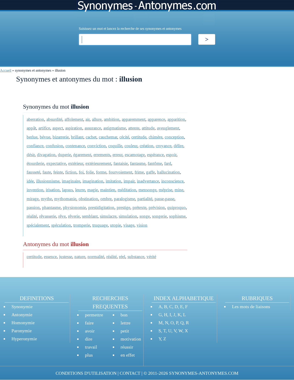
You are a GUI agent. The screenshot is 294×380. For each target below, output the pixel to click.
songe (144, 216)
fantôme (155, 163)
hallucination (168, 172)
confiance (35, 145)
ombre (106, 198)
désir (31, 154)
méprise (165, 189)
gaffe (150, 172)
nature (79, 256)
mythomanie (65, 198)
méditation (127, 189)
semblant (90, 216)
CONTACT (130, 373)
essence (50, 256)
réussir (127, 346)
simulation (128, 216)
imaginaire (71, 181)
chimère (155, 137)
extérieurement (98, 163)
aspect (57, 128)
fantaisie (120, 163)
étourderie (35, 163)
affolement (74, 119)
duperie (64, 154)
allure (97, 119)
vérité (151, 256)
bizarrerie (61, 137)
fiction (70, 172)
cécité (124, 137)
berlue (32, 137)
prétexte (139, 207)
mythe (46, 198)
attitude (148, 128)
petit (125, 330)
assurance (93, 128)
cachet (91, 137)
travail (91, 346)
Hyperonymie (24, 338)
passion (33, 207)
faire (89, 322)
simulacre (108, 216)
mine (179, 189)
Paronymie (21, 330)
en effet (128, 354)
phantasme (51, 207)
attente (133, 128)
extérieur (75, 163)
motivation (131, 338)
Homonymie (23, 322)
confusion (54, 145)
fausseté (33, 172)
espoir (171, 154)
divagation (46, 154)
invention (35, 189)
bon (124, 314)
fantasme (137, 163)
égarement (82, 154)
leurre (80, 189)
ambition (111, 119)
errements (101, 154)
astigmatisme (114, 128)
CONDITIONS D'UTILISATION (86, 373)
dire (88, 338)
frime (139, 172)
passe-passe (164, 198)
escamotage (135, 154)
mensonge (147, 189)
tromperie (81, 225)
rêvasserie (47, 216)
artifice (44, 128)
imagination (92, 181)
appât (31, 128)
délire (178, 145)
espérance (155, 154)
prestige (123, 207)
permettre (94, 314)
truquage (100, 225)
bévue (45, 137)
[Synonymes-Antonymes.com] (147, 13)
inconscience (172, 181)
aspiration (73, 128)
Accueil (5, 70)
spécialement (38, 225)
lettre (125, 322)
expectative (56, 163)
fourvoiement (120, 172)
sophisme (177, 216)
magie (92, 189)
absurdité (54, 119)
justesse (65, 256)
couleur (130, 145)
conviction (96, 145)
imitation (113, 181)
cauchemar (108, 137)
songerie (159, 216)
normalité (96, 256)
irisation (53, 189)
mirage (33, 198)
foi (81, 172)
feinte (58, 172)
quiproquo (176, 207)
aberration (35, 119)
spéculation (61, 225)
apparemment (133, 119)
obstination (88, 198)
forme (101, 172)
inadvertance (148, 181)
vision (142, 225)
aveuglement (168, 128)
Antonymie (21, 314)
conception (174, 137)
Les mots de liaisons (251, 306)
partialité (144, 198)
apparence (156, 119)
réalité (32, 216)
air (87, 119)
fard (167, 163)
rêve (62, 216)
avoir (90, 330)
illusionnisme (47, 181)
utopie (115, 225)
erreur (117, 154)
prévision (157, 207)
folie (90, 172)
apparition (176, 119)
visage (128, 225)
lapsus (67, 189)
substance (135, 256)
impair (129, 181)
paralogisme (124, 198)
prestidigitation (101, 207)
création (146, 145)
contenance (75, 145)
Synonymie (22, 306)
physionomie (74, 207)
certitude (138, 137)
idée (30, 181)
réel (122, 256)
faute (46, 172)
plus (89, 354)
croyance (163, 145)
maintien (107, 189)
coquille (115, 145)
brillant (77, 137)
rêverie (74, 216)
